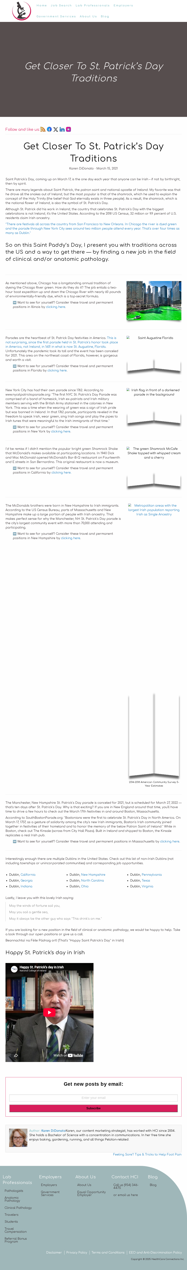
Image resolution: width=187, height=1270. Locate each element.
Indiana (26, 886)
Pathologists (14, 1191)
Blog (105, 16)
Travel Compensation (16, 1230)
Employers (123, 5)
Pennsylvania (152, 874)
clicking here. (61, 472)
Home (42, 5)
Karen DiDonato (53, 1130)
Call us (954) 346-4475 (125, 1186)
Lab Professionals (93, 5)
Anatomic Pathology (12, 1199)
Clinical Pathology (18, 1208)
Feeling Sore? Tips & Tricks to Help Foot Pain (147, 1154)
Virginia (147, 886)
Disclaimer (54, 1252)
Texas (146, 880)
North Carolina (92, 880)
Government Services (56, 16)
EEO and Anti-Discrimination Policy (155, 1252)
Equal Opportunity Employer (91, 1194)
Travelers (11, 1214)
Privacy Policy (76, 1252)
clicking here (55, 307)
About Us (88, 16)
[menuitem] (42, 5)
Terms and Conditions (108, 1252)
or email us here (125, 1195)
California (28, 874)
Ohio (85, 886)
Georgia (27, 880)
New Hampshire (93, 874)
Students (11, 1221)
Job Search (61, 5)
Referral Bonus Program (16, 1240)
